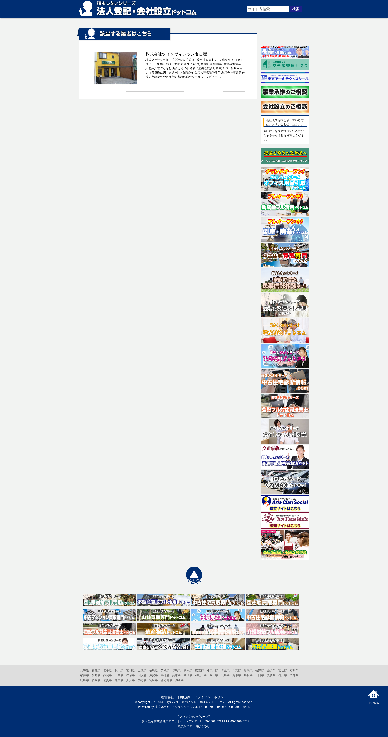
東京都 (199, 670)
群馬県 (176, 670)
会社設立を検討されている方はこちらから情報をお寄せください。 (283, 135)
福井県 (84, 675)
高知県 (294, 675)
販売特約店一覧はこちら (194, 726)
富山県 (282, 670)
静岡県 (107, 675)
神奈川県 (212, 670)
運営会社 (167, 697)
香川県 (282, 675)
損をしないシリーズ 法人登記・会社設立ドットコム (192, 702)
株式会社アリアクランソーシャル (176, 707)
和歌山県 (201, 675)
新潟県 (248, 670)
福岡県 (96, 680)
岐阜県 (130, 675)
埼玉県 (225, 670)
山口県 (259, 675)
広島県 (225, 675)
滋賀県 (153, 675)
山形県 (142, 670)
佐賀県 (107, 680)
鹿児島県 (166, 680)
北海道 (84, 670)
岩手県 (107, 670)
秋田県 (119, 670)
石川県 (294, 670)
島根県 (248, 675)
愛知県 (96, 675)
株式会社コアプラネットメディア (175, 721)
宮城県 (130, 670)
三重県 (119, 675)
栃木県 (188, 670)
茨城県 (165, 670)
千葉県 (236, 670)
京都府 (165, 675)
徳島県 (84, 680)
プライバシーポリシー (210, 697)
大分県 (130, 680)
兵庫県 (176, 675)
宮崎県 (153, 680)
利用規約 (184, 697)
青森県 (96, 670)
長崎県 (142, 680)
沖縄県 (179, 680)
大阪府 (142, 675)
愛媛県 (271, 675)
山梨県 (271, 670)
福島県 (153, 670)
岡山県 (214, 675)
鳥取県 (236, 675)
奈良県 (188, 675)
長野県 (259, 670)
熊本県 (119, 680)
